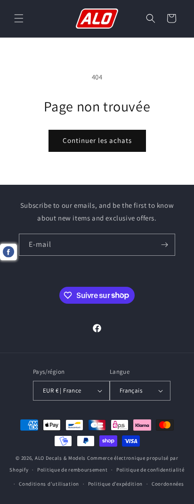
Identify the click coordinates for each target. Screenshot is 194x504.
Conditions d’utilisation (49, 483)
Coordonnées (168, 483)
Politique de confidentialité (150, 469)
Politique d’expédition (115, 483)
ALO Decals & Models (60, 458)
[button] (18, 18)
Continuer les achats (97, 140)
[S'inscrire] (164, 245)
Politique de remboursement (72, 469)
